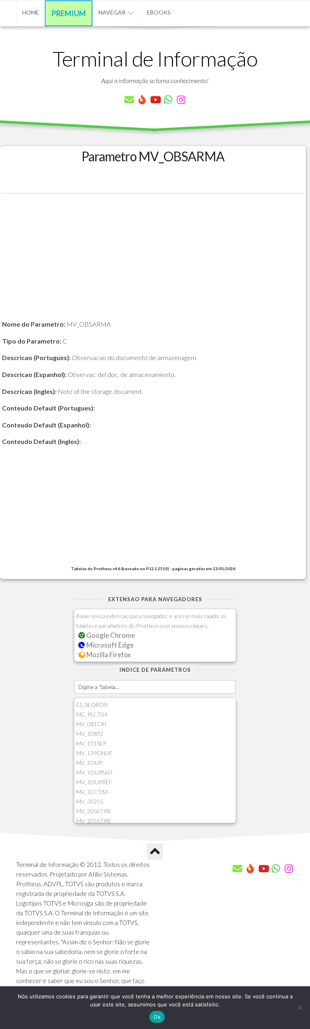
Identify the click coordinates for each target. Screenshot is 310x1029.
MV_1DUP (89, 762)
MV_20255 (89, 801)
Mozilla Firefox (108, 654)
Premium (69, 13)
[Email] (129, 99)
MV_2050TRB (93, 811)
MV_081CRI (91, 724)
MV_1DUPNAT (94, 772)
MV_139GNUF (94, 753)
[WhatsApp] (168, 99)
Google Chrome (110, 635)
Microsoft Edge (109, 645)
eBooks (159, 12)
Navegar (112, 12)
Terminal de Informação (155, 58)
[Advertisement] (153, 262)
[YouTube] (155, 99)
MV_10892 (89, 733)
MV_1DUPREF (94, 782)
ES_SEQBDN (92, 704)
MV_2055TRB (93, 820)
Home (30, 12)
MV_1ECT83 (92, 791)
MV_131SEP (91, 743)
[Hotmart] (142, 99)
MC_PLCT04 (91, 714)
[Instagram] (181, 99)
